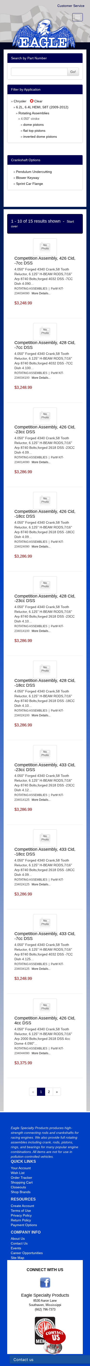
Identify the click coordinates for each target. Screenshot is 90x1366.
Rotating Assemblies (33, 113)
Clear (37, 101)
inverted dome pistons (40, 136)
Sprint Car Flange (29, 184)
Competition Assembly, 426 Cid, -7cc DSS (44, 260)
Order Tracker (21, 1177)
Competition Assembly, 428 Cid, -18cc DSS (44, 683)
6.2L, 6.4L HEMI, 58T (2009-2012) (42, 107)
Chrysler (20, 101)
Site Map (17, 1258)
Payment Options (24, 1225)
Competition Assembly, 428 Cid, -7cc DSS (44, 345)
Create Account (22, 1206)
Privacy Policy (21, 1215)
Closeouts (18, 1187)
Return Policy (21, 1220)
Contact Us (19, 1243)
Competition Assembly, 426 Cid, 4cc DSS (44, 1020)
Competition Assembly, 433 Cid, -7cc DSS (44, 936)
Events (16, 1248)
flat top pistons (34, 130)
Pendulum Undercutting (34, 172)
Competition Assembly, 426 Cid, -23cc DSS (44, 429)
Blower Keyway (27, 178)
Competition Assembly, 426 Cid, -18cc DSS (44, 514)
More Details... (41, 293)
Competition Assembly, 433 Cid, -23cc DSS (44, 767)
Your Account (21, 1168)
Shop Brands (20, 1192)
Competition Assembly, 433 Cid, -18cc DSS (44, 851)
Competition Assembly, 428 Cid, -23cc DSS (44, 598)
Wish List (17, 1173)
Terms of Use (21, 1210)
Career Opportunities (27, 1253)
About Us (18, 1238)
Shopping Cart (22, 1182)
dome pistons (33, 124)
